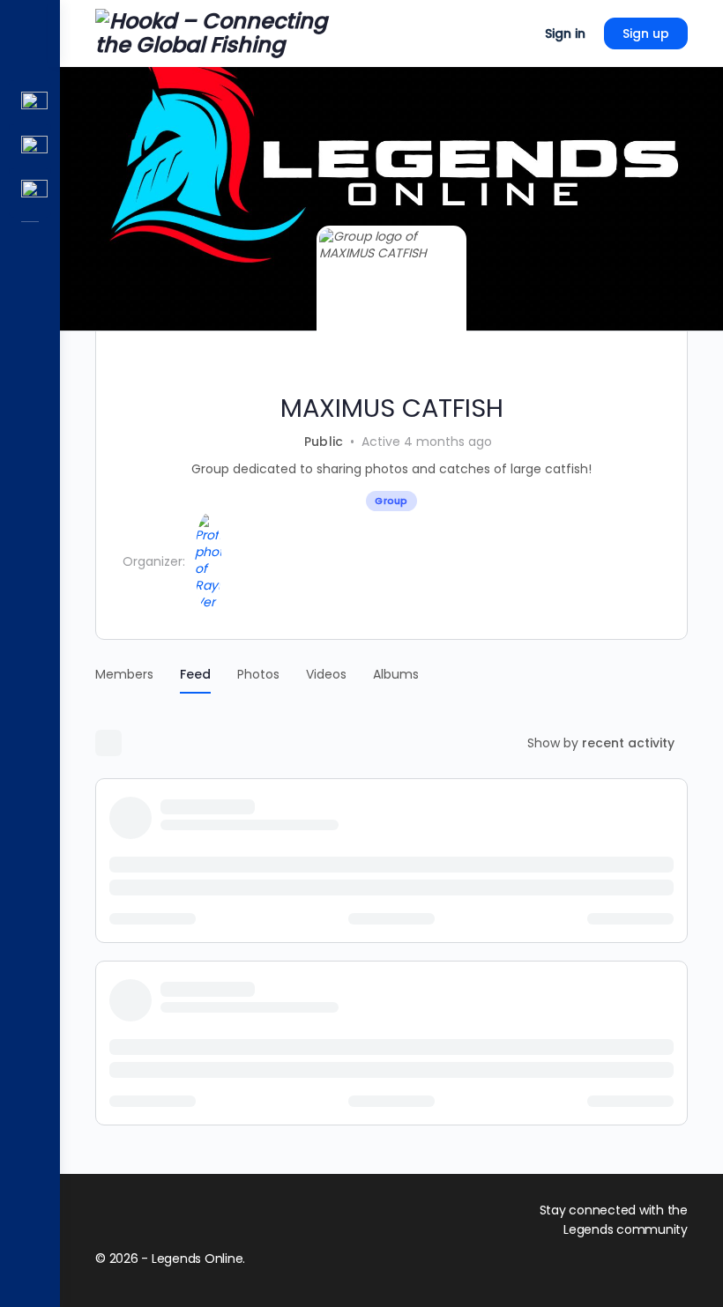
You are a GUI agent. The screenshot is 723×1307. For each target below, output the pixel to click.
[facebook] (613, 1264)
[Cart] (515, 33)
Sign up (645, 33)
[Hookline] (30, 105)
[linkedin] (645, 1264)
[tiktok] (677, 1264)
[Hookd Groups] (30, 193)
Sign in (565, 33)
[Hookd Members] (30, 149)
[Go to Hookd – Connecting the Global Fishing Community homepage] (225, 32)
